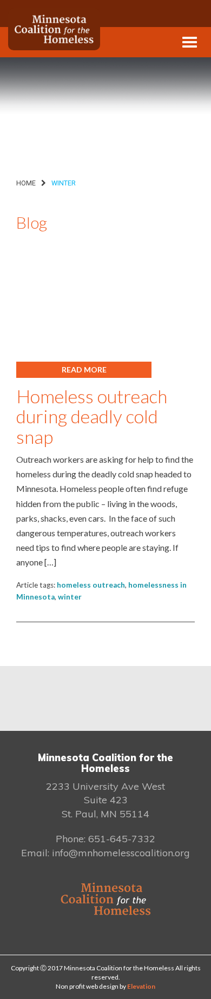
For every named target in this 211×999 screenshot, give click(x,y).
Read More (84, 369)
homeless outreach (91, 585)
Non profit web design (87, 986)
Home (26, 183)
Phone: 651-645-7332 (105, 838)
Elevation (141, 986)
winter (70, 596)
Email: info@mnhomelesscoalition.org (105, 853)
